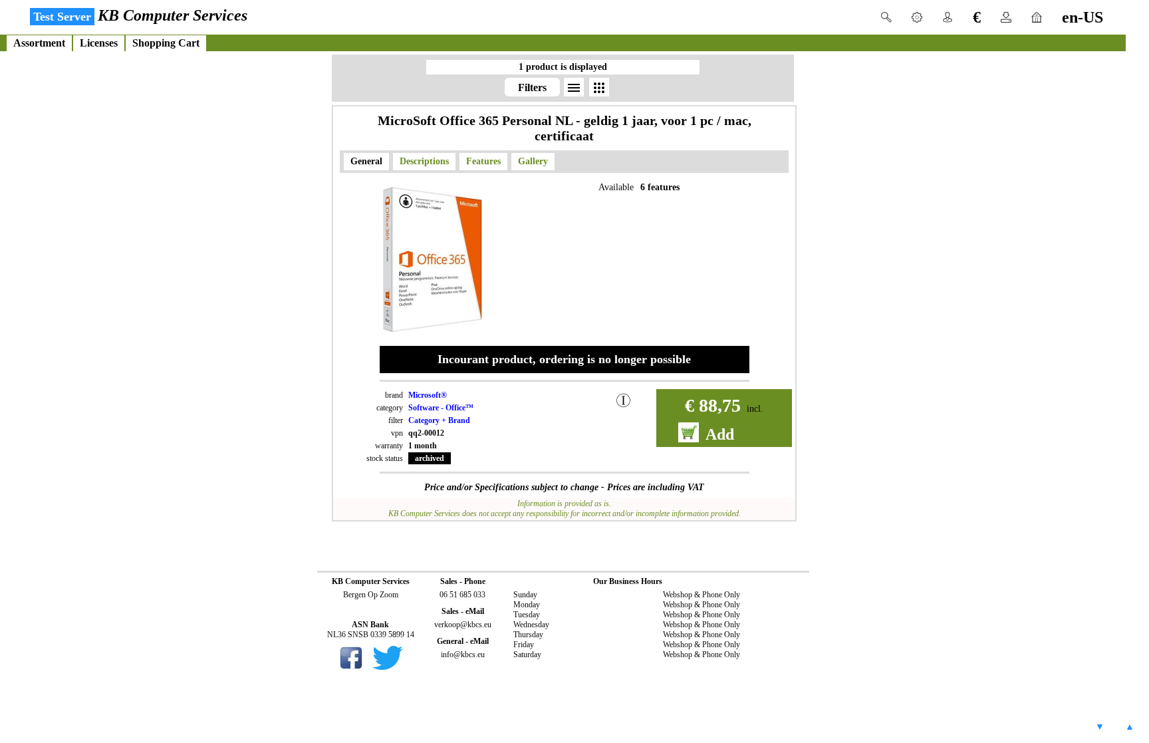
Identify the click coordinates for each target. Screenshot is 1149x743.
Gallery (533, 161)
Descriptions (424, 161)
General (366, 161)
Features (483, 161)
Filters (532, 87)
